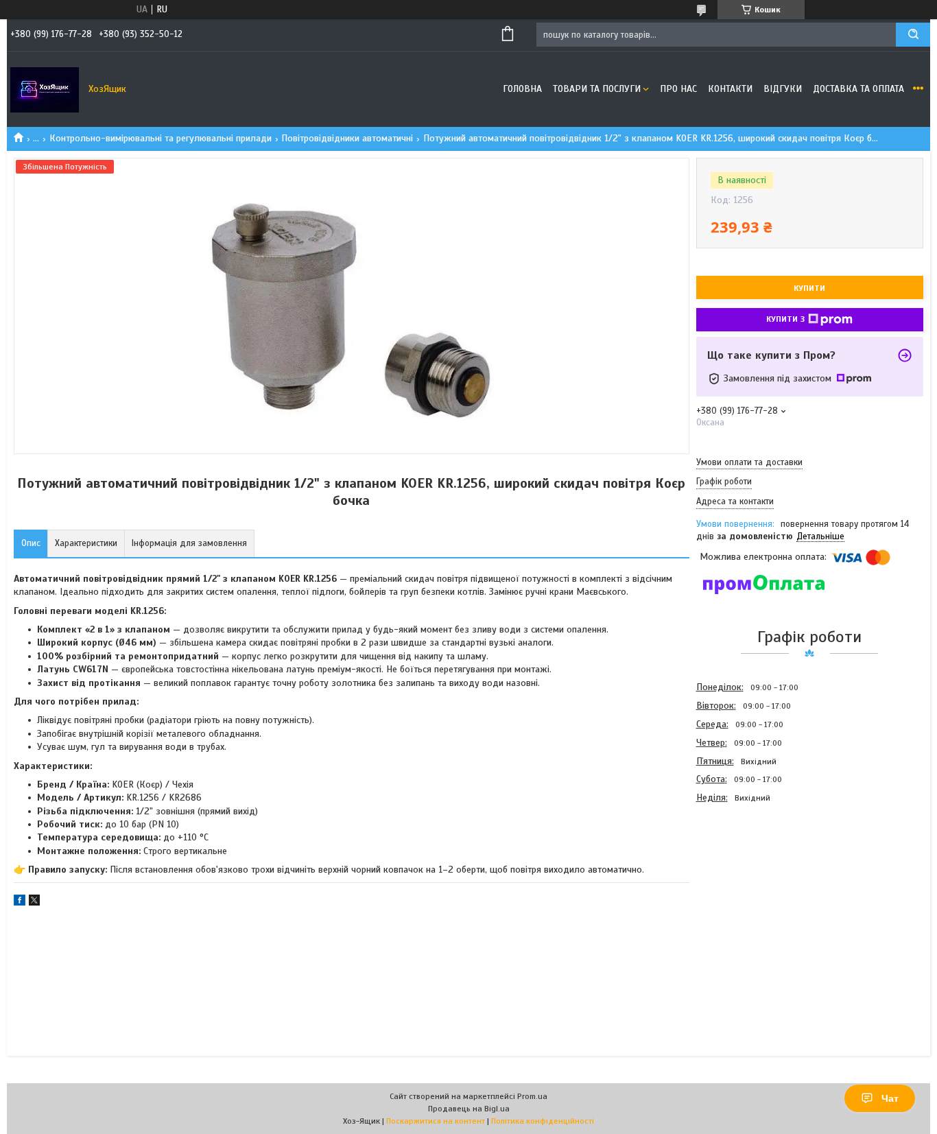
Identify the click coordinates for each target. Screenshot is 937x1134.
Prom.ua (532, 1096)
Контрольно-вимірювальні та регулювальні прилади (160, 138)
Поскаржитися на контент (435, 1121)
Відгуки (782, 89)
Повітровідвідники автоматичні (347, 138)
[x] (34, 902)
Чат (890, 1098)
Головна (522, 89)
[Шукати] (913, 35)
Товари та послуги (597, 89)
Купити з (785, 319)
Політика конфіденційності (542, 1121)
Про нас (678, 89)
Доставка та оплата (858, 89)
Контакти (730, 89)
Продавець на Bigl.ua (469, 1108)
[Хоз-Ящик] (44, 89)
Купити (809, 288)
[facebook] (19, 902)
